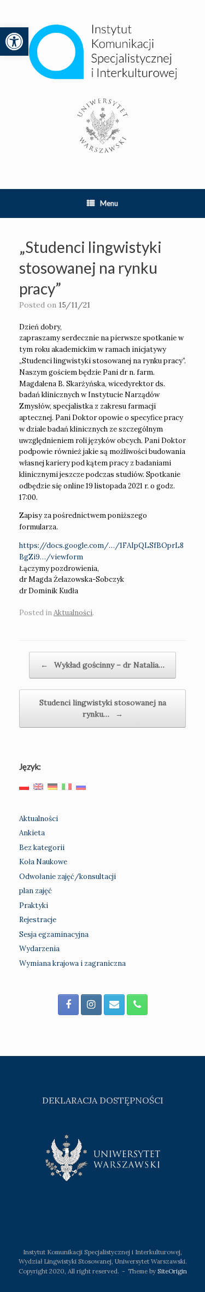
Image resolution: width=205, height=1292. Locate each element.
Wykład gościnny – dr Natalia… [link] (102, 665)
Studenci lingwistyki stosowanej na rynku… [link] (102, 708)
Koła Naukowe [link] (43, 861)
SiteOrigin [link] (172, 1271)
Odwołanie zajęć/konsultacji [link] (67, 876)
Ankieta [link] (32, 832)
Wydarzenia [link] (39, 948)
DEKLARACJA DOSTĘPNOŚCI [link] (102, 1100)
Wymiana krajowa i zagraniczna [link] (72, 963)
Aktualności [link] (73, 612)
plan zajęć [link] (35, 890)
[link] (14, 41)
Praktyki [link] (33, 905)
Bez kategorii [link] (42, 847)
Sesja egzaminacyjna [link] (54, 934)
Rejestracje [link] (37, 919)
